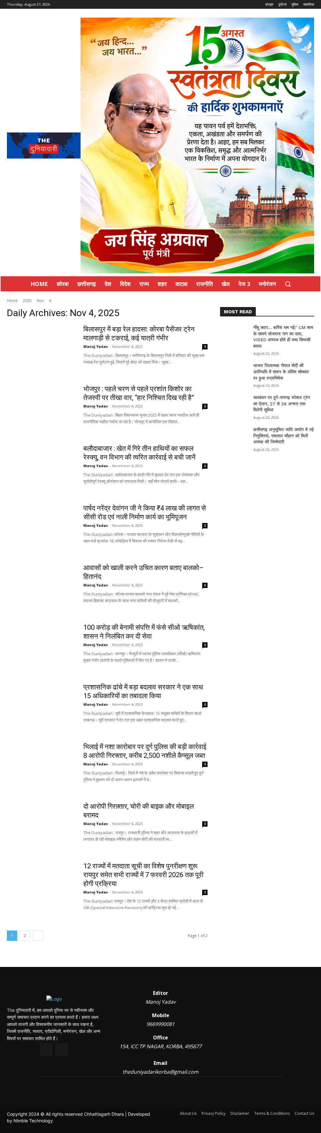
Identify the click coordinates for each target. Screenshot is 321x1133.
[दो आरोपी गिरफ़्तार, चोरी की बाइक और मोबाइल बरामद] (41, 825)
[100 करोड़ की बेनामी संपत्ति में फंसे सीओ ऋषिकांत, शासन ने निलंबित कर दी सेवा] (41, 646)
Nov (40, 300)
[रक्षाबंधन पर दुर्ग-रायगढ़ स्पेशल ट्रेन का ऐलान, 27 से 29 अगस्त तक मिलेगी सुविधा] (234, 404)
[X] (46, 1050)
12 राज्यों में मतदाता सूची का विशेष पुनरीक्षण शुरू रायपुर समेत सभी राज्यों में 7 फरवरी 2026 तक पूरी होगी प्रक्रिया (143, 875)
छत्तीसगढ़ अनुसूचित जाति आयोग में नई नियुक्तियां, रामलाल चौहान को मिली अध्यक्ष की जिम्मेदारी (283, 435)
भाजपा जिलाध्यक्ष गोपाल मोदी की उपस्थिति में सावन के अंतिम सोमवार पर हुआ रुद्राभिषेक (281, 371)
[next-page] (38, 936)
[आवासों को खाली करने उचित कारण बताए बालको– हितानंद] (41, 587)
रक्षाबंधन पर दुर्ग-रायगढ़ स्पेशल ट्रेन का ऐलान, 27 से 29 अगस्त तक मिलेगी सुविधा (281, 403)
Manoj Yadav (95, 346)
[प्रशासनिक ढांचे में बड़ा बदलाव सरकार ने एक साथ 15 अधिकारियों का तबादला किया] (41, 706)
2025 (27, 300)
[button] (287, 283)
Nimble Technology (33, 1120)
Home (12, 300)
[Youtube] (61, 1050)
